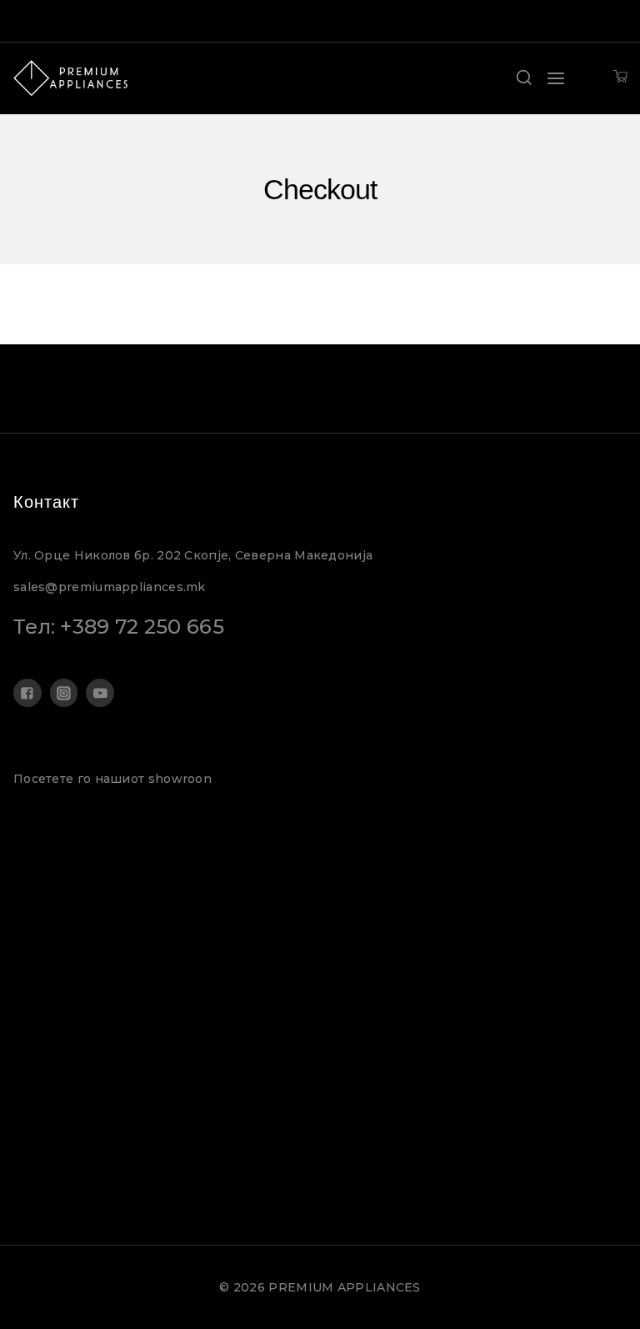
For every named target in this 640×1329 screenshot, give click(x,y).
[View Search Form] (524, 78)
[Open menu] (556, 78)
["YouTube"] (100, 693)
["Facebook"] (27, 693)
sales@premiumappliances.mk (109, 586)
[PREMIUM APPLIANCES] (70, 78)
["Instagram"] (64, 693)
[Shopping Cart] (620, 78)
